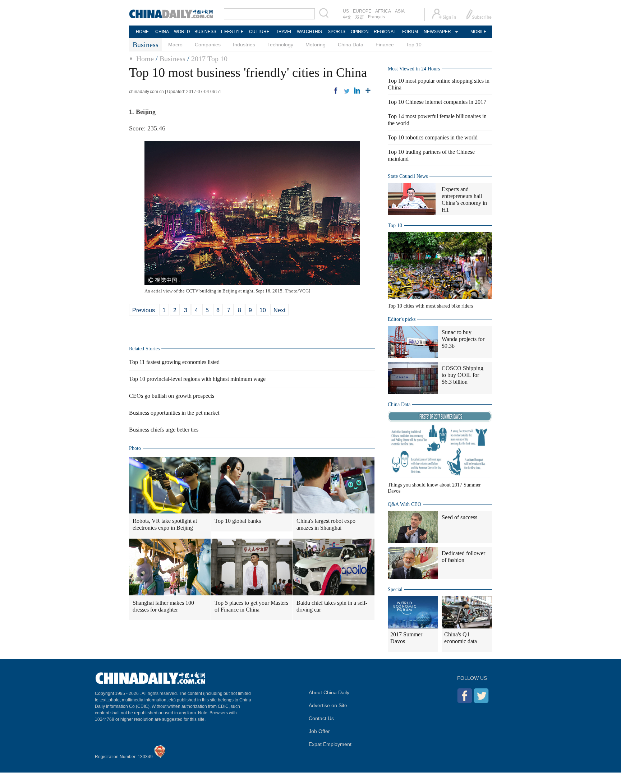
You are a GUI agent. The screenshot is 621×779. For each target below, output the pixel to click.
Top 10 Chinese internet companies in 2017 (437, 102)
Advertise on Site (328, 705)
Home (145, 59)
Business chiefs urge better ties (163, 430)
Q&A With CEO (404, 504)
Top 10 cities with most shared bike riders (430, 306)
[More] (368, 90)
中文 (347, 17)
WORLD (182, 31)
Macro (175, 44)
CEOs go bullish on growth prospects (171, 396)
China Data (350, 44)
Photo (135, 448)
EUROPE (362, 11)
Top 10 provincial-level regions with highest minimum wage (197, 379)
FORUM (410, 31)
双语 (359, 17)
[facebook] (335, 90)
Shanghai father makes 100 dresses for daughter (163, 606)
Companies (208, 44)
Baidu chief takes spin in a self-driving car (331, 606)
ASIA (400, 11)
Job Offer (319, 731)
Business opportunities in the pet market (174, 413)
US (346, 11)
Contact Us (321, 718)
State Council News (408, 176)
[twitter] (346, 90)
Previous (143, 310)
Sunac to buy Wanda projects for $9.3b (463, 339)
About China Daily (329, 692)
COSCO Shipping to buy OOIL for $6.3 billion (462, 375)
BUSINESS (205, 31)
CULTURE (259, 31)
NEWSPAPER (437, 31)
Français (376, 16)
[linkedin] (357, 90)
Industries (244, 44)
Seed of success (459, 517)
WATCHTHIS (309, 31)
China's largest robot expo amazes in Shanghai (325, 524)
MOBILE (478, 31)
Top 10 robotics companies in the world (433, 137)
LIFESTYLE (232, 31)
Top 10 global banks (238, 521)
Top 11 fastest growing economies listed (174, 362)
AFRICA (383, 11)
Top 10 (414, 44)
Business (172, 59)
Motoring (315, 44)
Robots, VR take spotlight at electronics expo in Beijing (165, 524)
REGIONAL (385, 31)
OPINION (360, 31)
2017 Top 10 (209, 59)
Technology (280, 44)
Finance (385, 44)
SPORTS (336, 31)
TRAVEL (284, 31)
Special (395, 589)
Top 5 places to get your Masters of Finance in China (251, 606)
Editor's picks (401, 319)
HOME (142, 31)
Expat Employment (330, 744)
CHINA (162, 31)
